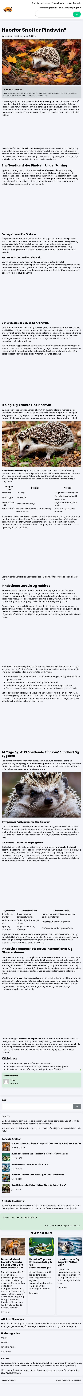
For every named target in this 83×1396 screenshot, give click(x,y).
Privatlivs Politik (8, 1347)
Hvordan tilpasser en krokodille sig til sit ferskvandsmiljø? (40, 1154)
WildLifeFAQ (11, 1380)
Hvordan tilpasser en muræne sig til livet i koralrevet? (38, 1175)
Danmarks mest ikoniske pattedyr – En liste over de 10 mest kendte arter (46, 1143)
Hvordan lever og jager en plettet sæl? (30, 1164)
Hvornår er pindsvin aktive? (67, 1225)
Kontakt (4, 1342)
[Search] (77, 14)
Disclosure (6, 1351)
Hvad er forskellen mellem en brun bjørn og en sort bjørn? (39, 1185)
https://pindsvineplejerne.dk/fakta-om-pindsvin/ (28, 1063)
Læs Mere (5, 1312)
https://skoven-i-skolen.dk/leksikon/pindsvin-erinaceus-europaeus (37, 1066)
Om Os (4, 1338)
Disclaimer (77, 1380)
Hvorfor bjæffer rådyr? (27, 1217)
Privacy (58, 1380)
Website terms (67, 1380)
